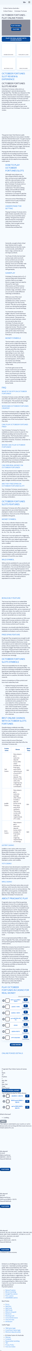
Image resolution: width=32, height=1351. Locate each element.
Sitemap (8, 1337)
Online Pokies (7, 11)
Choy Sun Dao (9, 1319)
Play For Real (16, 25)
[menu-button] (28, 2)
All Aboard (8, 1321)
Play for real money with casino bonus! (16, 39)
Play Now (5, 1169)
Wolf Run (8, 1306)
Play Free (16, 29)
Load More (16, 1045)
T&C (6, 1343)
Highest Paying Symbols (13, 685)
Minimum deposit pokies (13, 1332)
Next (3, 1121)
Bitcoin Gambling (10, 1292)
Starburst (8, 1314)
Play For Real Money (11, 1090)
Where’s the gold (10, 1312)
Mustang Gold (9, 1316)
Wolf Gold (8, 1308)
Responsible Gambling (12, 1341)
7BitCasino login (10, 1328)
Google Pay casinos (11, 1294)
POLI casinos (9, 1296)
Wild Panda (8, 1310)
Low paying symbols (11, 704)
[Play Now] (26, 999)
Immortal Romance (11, 1318)
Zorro (7, 1304)
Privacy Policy (9, 1345)
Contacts (8, 1339)
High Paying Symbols (12, 695)
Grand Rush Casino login (13, 1330)
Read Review (25, 1002)
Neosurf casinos (10, 1290)
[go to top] (0, 1350)
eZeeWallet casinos (11, 1297)
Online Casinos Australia (10, 8)
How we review (10, 1346)
